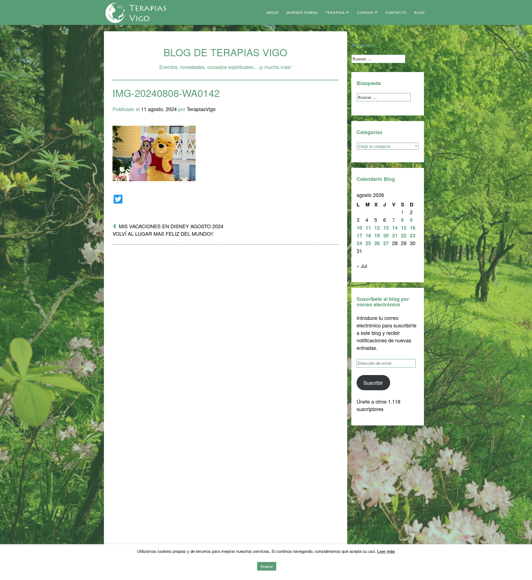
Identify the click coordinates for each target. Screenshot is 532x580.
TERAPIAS (336, 12)
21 (395, 235)
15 (403, 227)
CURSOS (365, 12)
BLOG (419, 12)
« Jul (362, 265)
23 (412, 235)
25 (368, 243)
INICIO (272, 12)
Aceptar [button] (266, 566)
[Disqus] (225, 321)
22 (403, 235)
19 (377, 235)
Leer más (386, 551)
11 (368, 227)
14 (395, 227)
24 (359, 243)
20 (386, 235)
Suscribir (373, 382)
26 (377, 243)
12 (377, 227)
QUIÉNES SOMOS (302, 12)
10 (359, 227)
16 (412, 227)
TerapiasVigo (201, 108)
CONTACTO (396, 12)
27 (386, 243)
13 (386, 227)
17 (359, 235)
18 (368, 235)
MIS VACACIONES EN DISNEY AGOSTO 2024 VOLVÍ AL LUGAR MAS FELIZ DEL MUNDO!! (167, 229)
